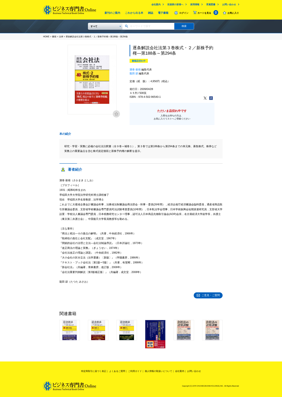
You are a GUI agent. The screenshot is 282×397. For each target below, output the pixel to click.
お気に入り (233, 13)
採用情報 (194, 4)
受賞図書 (210, 4)
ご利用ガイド (135, 371)
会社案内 (156, 4)
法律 (61, 36)
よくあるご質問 (117, 371)
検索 (184, 26)
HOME (46, 36)
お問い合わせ (229, 4)
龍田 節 (134, 73)
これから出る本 (134, 12)
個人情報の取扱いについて (158, 371)
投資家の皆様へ (175, 4)
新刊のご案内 (112, 12)
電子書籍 (163, 12)
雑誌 (150, 12)
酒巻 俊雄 (135, 69)
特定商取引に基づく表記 (93, 371)
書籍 (54, 36)
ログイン (183, 13)
